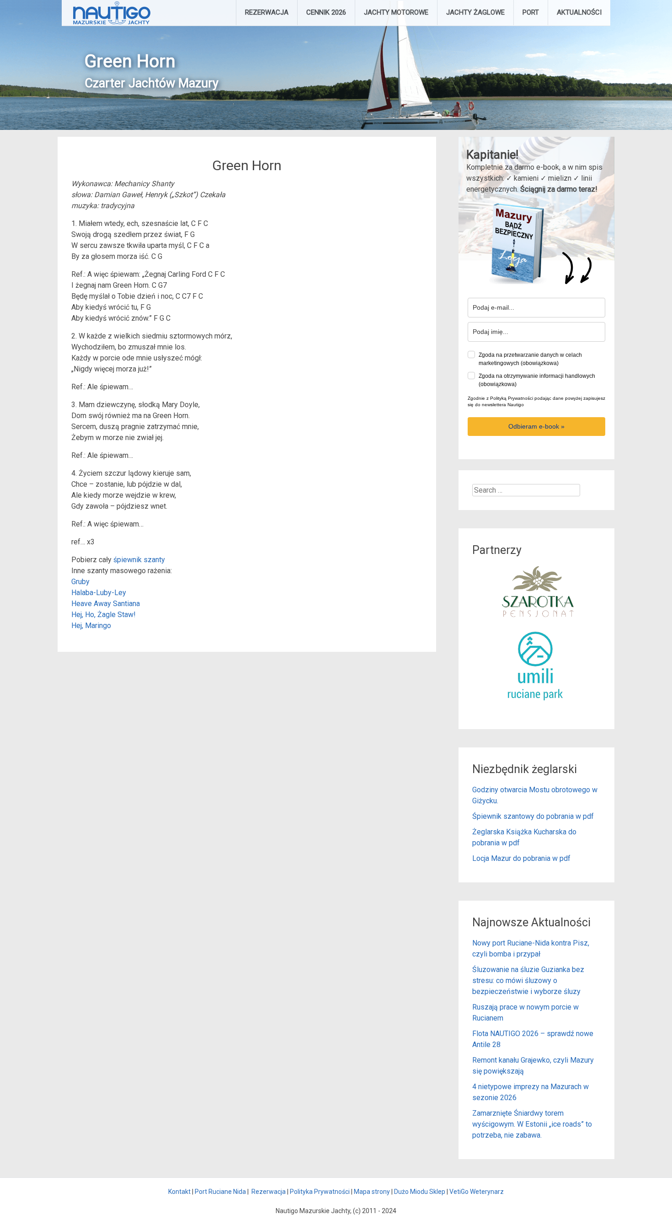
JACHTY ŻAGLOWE (475, 12)
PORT (531, 12)
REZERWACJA (266, 12)
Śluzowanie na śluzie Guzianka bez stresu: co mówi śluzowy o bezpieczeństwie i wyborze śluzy (528, 980)
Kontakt (179, 1191)
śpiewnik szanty (139, 559)
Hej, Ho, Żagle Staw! (103, 614)
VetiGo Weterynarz (476, 1191)
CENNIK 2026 (326, 12)
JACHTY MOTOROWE (396, 12)
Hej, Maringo (91, 625)
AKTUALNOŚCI (579, 12)
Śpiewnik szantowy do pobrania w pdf (533, 816)
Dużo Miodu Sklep (419, 1191)
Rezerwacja (268, 1191)
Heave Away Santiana (105, 603)
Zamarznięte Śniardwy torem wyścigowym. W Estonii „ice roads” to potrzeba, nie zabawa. (532, 1124)
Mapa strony (372, 1191)
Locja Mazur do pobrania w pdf (521, 858)
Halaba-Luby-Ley (98, 592)
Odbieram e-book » (536, 426)
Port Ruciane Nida (220, 1191)
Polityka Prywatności (320, 1191)
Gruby (80, 581)
